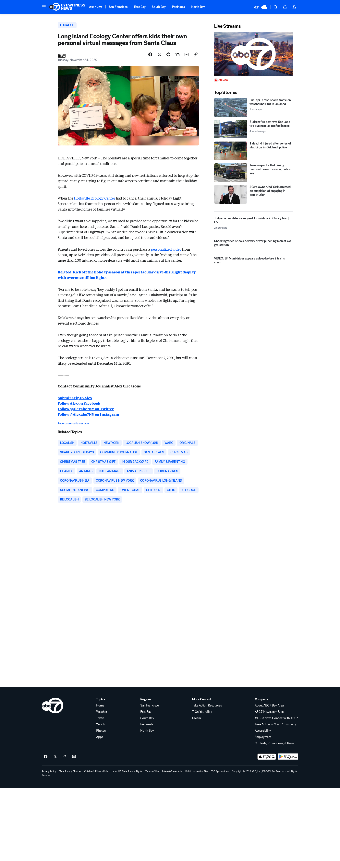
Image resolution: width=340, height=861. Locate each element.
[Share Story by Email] (186, 54)
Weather (101, 711)
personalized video (166, 249)
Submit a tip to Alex (75, 397)
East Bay (139, 7)
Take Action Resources (207, 705)
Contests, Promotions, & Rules (274, 743)
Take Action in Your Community (275, 724)
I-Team (196, 718)
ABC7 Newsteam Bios (269, 711)
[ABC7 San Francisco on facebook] (46, 757)
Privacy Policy (49, 771)
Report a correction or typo (73, 423)
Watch (100, 724)
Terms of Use (152, 771)
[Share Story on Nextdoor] (177, 54)
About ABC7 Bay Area (269, 705)
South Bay (158, 7)
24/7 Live (95, 7)
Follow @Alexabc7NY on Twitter (86, 408)
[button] (44, 7)
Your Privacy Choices (70, 771)
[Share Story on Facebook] (150, 54)
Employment (263, 737)
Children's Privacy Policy (97, 771)
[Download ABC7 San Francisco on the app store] (266, 756)
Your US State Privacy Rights (127, 771)
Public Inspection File (196, 771)
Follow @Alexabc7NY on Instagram (88, 414)
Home (100, 705)
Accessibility (263, 730)
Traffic (100, 718)
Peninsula (178, 7)
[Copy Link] (195, 54)
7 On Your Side (202, 711)
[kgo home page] (52, 705)
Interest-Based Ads (172, 771)
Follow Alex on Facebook (79, 403)
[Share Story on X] (159, 54)
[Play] (253, 54)
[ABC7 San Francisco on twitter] (55, 757)
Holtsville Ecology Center (94, 198)
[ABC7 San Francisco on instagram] (64, 757)
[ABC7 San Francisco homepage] (67, 7)
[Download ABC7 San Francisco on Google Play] (288, 756)
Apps (99, 737)
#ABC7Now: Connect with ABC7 (276, 718)
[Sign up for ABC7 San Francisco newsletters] (74, 757)
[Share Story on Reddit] (168, 54)
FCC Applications (220, 771)
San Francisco (118, 7)
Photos (100, 730)
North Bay (198, 7)
